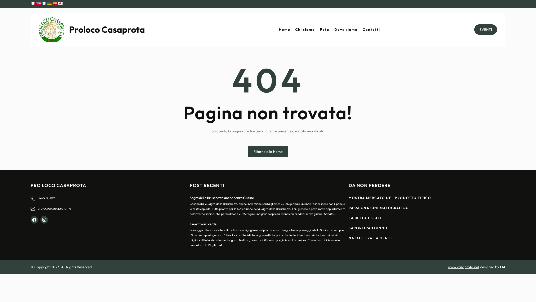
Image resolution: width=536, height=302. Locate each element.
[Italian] (33, 3)
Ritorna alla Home (268, 151)
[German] (49, 3)
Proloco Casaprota (107, 29)
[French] (43, 3)
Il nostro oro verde (203, 224)
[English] (38, 3)
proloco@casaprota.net (54, 208)
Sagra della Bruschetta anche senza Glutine (222, 198)
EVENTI (485, 29)
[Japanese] (60, 3)
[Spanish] (54, 3)
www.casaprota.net (463, 267)
